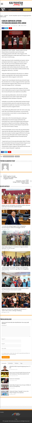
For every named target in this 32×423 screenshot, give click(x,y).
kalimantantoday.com (9, 156)
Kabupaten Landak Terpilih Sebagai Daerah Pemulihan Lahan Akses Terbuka (21, 181)
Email (3, 343)
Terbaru (16, 363)
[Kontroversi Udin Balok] (5, 380)
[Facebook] (15, 419)
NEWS (25, 25)
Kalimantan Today (6, 25)
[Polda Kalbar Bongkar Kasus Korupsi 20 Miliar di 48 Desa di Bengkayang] (5, 387)
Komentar (4, 325)
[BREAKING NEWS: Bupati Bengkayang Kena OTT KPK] (5, 368)
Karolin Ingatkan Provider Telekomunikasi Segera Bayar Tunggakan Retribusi (10, 177)
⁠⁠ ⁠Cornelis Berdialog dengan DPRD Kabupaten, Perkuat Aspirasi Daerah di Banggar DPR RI (14, 226)
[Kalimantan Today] (16, 4)
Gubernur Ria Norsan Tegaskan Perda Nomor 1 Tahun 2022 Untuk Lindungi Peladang (14, 310)
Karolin (17, 156)
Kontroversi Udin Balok (14, 378)
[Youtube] (16, 419)
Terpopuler (3, 363)
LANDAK (6, 15)
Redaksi (2, 412)
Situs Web (4, 348)
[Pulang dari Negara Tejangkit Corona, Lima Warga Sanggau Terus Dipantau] (5, 393)
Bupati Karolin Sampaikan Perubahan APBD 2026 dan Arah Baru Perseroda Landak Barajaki (16, 206)
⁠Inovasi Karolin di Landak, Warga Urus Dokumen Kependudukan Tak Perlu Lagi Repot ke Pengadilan (15, 268)
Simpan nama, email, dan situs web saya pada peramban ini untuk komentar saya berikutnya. (16, 354)
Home (1, 15)
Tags (21, 363)
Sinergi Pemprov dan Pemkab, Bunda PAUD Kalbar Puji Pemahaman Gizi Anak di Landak (15, 289)
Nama (3, 339)
